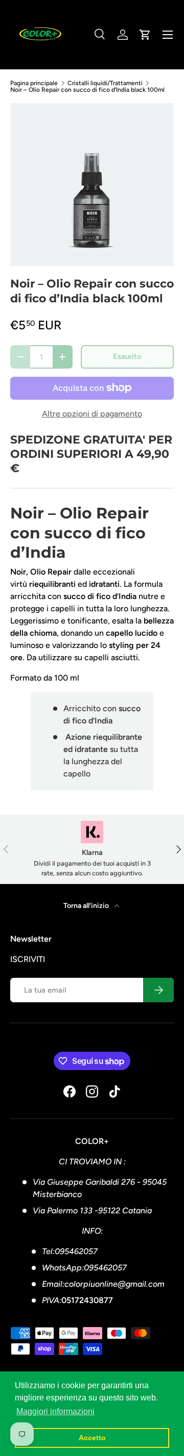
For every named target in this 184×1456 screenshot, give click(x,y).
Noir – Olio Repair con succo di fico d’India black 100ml (87, 90)
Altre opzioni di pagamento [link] (92, 414)
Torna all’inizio (86, 905)
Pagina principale (34, 83)
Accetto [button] (92, 1438)
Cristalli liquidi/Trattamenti (105, 83)
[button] (145, 34)
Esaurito (127, 356)
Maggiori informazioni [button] (55, 1411)
